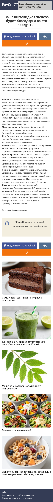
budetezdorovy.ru (19, 210)
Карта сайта (8, 495)
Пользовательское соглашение (17, 498)
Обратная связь (26, 495)
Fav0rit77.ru (12, 4)
